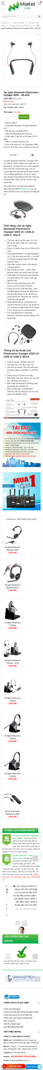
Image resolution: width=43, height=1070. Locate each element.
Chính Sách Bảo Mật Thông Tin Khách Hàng (21, 1005)
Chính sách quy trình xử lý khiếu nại (18, 1008)
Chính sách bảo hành (12, 1002)
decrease (6, 116)
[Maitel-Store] (21, 6)
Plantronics (25, 189)
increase (15, 116)
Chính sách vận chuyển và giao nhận (18, 1011)
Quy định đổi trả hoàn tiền (13, 1020)
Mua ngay (24, 117)
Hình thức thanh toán (12, 1017)
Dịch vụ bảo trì (9, 1014)
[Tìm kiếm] (39, 16)
